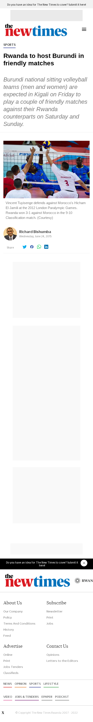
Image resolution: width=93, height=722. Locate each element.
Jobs (49, 623)
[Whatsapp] (39, 247)
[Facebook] (32, 247)
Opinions (52, 654)
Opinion (20, 683)
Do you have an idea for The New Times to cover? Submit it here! (46, 4)
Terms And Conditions (19, 623)
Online (7, 654)
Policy (7, 617)
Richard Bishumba (35, 231)
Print (49, 617)
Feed (7, 635)
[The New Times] (35, 35)
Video (7, 696)
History (8, 629)
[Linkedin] (46, 247)
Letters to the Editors (62, 661)
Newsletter (54, 611)
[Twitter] (25, 247)
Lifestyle (51, 683)
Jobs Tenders (13, 667)
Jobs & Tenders (27, 696)
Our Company (13, 611)
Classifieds (11, 673)
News (7, 683)
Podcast (62, 696)
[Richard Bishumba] (10, 239)
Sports (9, 44)
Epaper (47, 696)
